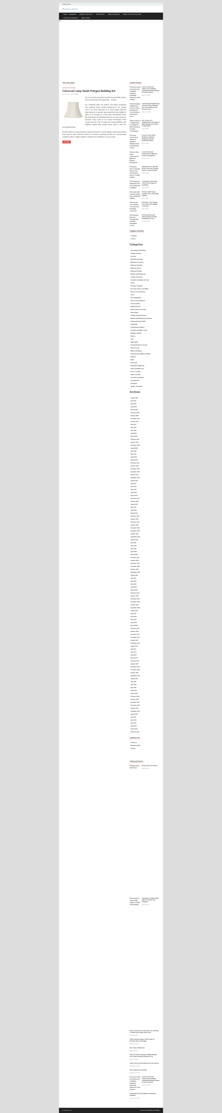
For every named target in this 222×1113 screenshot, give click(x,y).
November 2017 (135, 637)
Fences (133, 294)
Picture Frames (135, 348)
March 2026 (134, 409)
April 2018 (134, 622)
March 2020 (134, 554)
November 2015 (135, 705)
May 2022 (133, 507)
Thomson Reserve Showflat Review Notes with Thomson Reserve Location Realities (150, 168)
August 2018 (134, 610)
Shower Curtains (136, 371)
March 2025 (134, 436)
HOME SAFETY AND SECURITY (132, 14)
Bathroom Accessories (137, 262)
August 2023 (134, 480)
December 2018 (135, 599)
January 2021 (135, 525)
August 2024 (134, 448)
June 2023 (133, 486)
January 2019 (135, 596)
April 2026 (134, 406)
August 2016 (134, 678)
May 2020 (133, 548)
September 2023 (135, 477)
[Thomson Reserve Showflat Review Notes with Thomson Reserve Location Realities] (135, 166)
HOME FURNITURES (114, 14)
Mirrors (133, 336)
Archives (133, 238)
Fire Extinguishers (136, 297)
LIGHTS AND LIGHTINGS (70, 18)
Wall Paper (134, 383)
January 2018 (135, 631)
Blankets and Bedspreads (138, 274)
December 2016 (135, 667)
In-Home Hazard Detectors (138, 315)
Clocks (133, 283)
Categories (134, 236)
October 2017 (134, 640)
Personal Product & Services (139, 345)
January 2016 (135, 699)
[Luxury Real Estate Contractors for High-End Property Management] (135, 152)
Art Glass (133, 256)
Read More (66, 141)
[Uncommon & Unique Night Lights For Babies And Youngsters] (135, 898)
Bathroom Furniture (137, 265)
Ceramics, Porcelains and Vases (140, 280)
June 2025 (133, 427)
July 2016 (133, 681)
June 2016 (133, 684)
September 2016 (135, 675)
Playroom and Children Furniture (141, 354)
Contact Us (134, 742)
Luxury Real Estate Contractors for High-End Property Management (149, 153)
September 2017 (135, 643)
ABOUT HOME (85, 18)
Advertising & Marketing (138, 250)
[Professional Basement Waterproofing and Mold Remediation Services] (135, 215)
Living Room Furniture (137, 327)
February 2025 (135, 439)
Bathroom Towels (136, 268)
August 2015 (134, 714)
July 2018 (133, 613)
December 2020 (135, 528)
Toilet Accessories (136, 374)
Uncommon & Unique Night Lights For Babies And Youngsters (150, 899)
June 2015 (133, 720)
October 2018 (134, 604)
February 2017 (135, 661)
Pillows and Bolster (136, 351)
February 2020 (135, 557)
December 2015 (135, 702)
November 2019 (135, 566)
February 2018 (135, 628)
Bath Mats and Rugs (137, 259)
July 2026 (133, 401)
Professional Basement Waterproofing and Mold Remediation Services (149, 216)
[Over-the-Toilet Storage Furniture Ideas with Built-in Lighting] (135, 192)
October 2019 (134, 569)
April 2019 (134, 587)
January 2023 (135, 501)
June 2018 (133, 616)
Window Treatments (137, 386)
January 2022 (135, 519)
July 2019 (133, 578)
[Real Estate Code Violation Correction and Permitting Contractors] (135, 202)
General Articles (135, 303)
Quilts (132, 359)
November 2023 (135, 471)
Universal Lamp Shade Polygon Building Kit (88, 90)
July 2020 (133, 542)
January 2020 (135, 560)
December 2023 (135, 469)
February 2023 (135, 498)
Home (65, 14)
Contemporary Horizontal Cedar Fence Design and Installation (149, 183)
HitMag (157, 1110)
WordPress (150, 1110)
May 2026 (133, 404)
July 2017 (133, 649)
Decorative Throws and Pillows (140, 289)
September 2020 (135, 537)
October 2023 (134, 474)
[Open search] (158, 15)
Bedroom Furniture (136, 271)
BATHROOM (72, 14)
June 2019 (133, 581)
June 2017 (133, 652)
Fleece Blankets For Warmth (138, 1070)
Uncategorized (135, 380)
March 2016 (134, 693)
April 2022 (134, 510)
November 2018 (135, 602)
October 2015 (134, 708)
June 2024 (133, 451)
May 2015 (133, 723)
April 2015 (134, 726)
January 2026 (135, 415)
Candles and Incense (137, 277)
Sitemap (133, 748)
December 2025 (135, 418)
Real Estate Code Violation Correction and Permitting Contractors (150, 204)
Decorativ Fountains (136, 286)
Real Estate (134, 362)
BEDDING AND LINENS (86, 14)
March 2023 (134, 495)
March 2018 (134, 625)
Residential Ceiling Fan (137, 365)
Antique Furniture (136, 253)
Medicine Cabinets (136, 333)
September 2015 (135, 711)
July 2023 (133, 483)
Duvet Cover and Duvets (138, 291)
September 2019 (135, 572)
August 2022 (134, 504)
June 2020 (133, 545)
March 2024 (134, 460)
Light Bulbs (134, 324)
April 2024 (134, 457)
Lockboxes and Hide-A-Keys (139, 330)
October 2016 (134, 672)
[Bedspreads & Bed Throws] (135, 765)
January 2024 (135, 466)
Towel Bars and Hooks (137, 377)
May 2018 (133, 619)
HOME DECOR (100, 14)
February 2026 (135, 412)
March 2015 (134, 729)
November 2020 (135, 531)
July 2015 (133, 717)
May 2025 (133, 430)
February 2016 (135, 696)
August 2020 (134, 539)
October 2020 (134, 534)
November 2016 (135, 669)
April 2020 (134, 551)
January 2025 (135, 442)
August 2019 (134, 575)
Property (133, 356)
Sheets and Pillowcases (137, 368)
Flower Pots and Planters (138, 300)
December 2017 (135, 634)
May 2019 (133, 584)
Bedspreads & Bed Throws (150, 765)
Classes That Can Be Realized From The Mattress (144, 1063)
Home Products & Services (138, 309)
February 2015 (135, 732)
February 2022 (135, 516)
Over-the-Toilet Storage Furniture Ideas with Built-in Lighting (150, 193)
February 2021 (135, 522)
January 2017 (135, 664)
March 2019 (134, 590)
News (132, 339)
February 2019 (135, 593)
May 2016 (133, 687)
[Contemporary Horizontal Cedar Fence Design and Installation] (135, 181)
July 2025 (133, 424)
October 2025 (134, 421)
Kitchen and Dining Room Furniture (141, 318)
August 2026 (134, 398)
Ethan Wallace (75, 94)
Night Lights (134, 342)
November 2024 (135, 445)
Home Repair (134, 312)
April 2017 (134, 655)
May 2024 (133, 454)
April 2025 (134, 433)
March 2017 (134, 658)
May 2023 (133, 489)
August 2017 (134, 646)
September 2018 (135, 607)
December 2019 (135, 563)
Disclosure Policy (135, 745)
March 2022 (134, 513)
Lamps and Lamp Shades (68, 87)
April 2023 (134, 492)
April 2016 (134, 690)
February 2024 (135, 463)
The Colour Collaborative (137, 1048)
